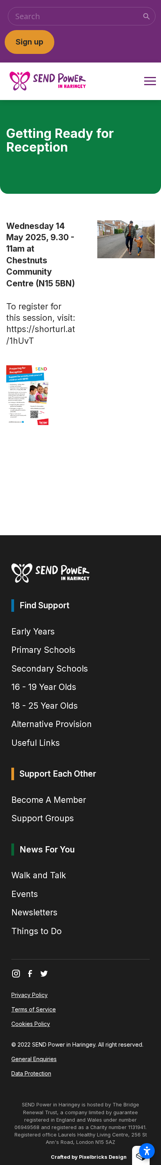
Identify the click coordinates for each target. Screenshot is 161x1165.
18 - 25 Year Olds (44, 706)
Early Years (33, 631)
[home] (48, 81)
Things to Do (36, 931)
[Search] (146, 16)
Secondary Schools (49, 669)
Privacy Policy (29, 995)
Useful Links (35, 743)
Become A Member (48, 800)
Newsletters (34, 912)
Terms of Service (33, 1009)
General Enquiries (34, 1059)
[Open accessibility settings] (147, 1151)
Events (24, 894)
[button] (148, 81)
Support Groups (42, 818)
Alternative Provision (51, 724)
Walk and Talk (38, 875)
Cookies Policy (30, 1023)
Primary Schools (43, 650)
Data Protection (31, 1073)
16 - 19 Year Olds (43, 687)
